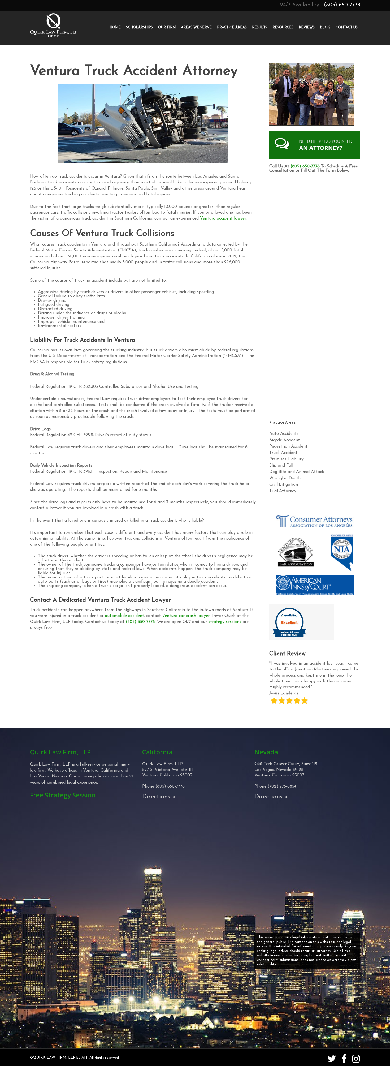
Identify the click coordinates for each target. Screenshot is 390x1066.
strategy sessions (224, 622)
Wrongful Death (285, 478)
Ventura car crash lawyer (186, 616)
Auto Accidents (283, 434)
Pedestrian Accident (288, 446)
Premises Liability (286, 459)
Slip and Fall (281, 465)
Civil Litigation (283, 485)
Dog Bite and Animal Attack (296, 472)
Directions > (159, 797)
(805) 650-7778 (342, 5)
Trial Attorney (282, 491)
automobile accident (124, 616)
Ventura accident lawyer (223, 218)
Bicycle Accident (284, 440)
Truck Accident (283, 453)
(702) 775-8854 (282, 786)
